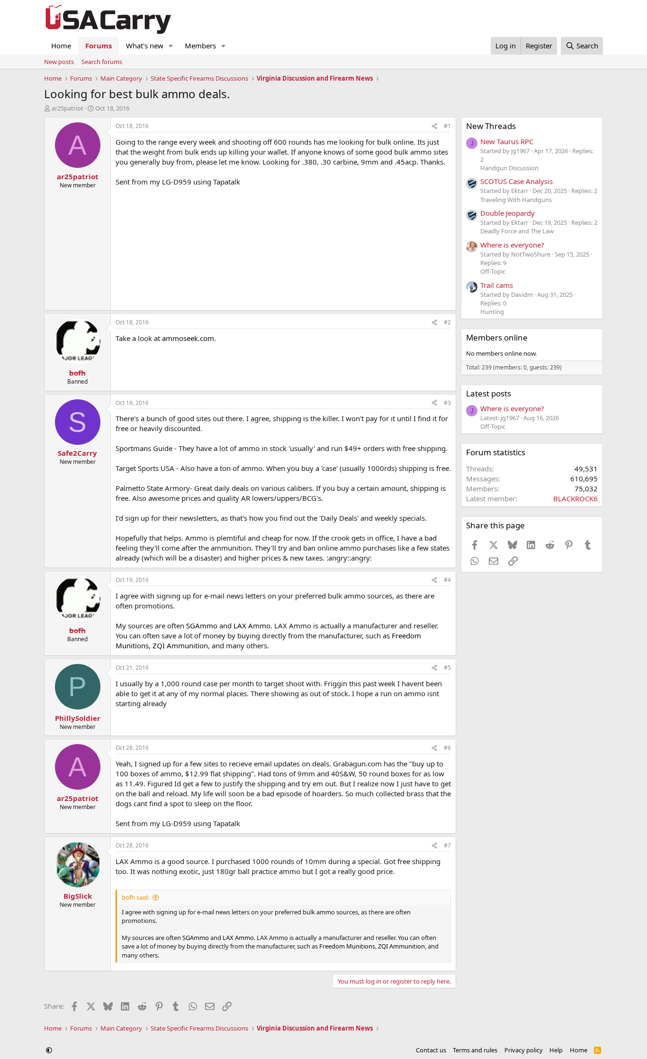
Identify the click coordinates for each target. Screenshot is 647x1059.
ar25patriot (67, 108)
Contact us (431, 1050)
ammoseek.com (188, 338)
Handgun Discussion (509, 168)
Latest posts (488, 393)
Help (556, 1050)
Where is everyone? (512, 244)
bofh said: (135, 897)
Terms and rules (475, 1050)
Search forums (101, 61)
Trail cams (496, 285)
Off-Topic (492, 271)
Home (61, 45)
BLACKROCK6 (575, 498)
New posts (59, 61)
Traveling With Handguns (516, 199)
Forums (98, 45)
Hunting (492, 311)
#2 (447, 322)
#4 (447, 580)
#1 (447, 126)
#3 (447, 403)
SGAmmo (201, 625)
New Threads (491, 125)
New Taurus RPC (506, 141)
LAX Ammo (252, 625)
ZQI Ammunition (180, 645)
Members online (497, 337)
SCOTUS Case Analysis (516, 181)
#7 (447, 845)
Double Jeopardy (507, 213)
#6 (447, 748)
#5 (447, 667)
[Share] (434, 126)
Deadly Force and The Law (517, 231)
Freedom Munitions (347, 946)
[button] (171, 46)
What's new (144, 45)
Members (200, 45)
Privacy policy (523, 1050)
